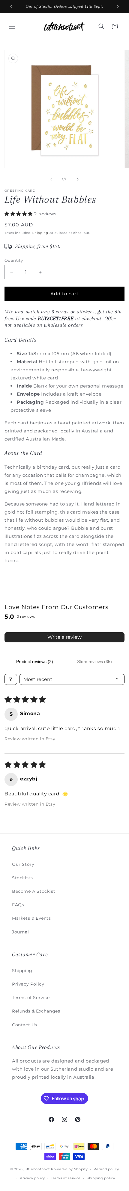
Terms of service (66, 1178)
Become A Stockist (33, 891)
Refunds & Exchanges (36, 1011)
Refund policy (106, 1169)
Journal (20, 932)
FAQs (18, 904)
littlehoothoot (37, 1169)
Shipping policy (101, 1178)
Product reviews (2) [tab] (34, 661)
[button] (12, 26)
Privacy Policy (28, 984)
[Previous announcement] (11, 6)
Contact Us (24, 1024)
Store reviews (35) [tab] (94, 661)
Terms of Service (31, 997)
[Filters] (10, 679)
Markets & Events (31, 918)
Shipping (40, 233)
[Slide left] (51, 179)
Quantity (13, 260)
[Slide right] (77, 179)
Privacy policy (32, 1178)
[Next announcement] (117, 6)
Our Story (23, 864)
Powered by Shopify (69, 1169)
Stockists (22, 877)
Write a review (64, 637)
